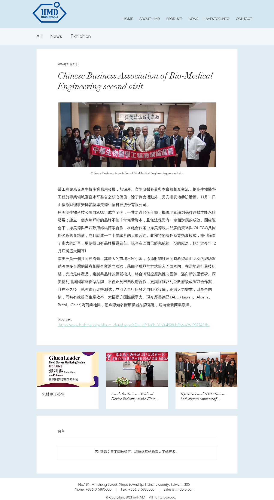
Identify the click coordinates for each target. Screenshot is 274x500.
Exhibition (81, 36)
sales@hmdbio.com (179, 489)
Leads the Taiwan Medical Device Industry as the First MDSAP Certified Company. (134, 396)
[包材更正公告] (67, 369)
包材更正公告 (53, 394)
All (39, 36)
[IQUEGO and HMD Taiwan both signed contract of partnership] (206, 369)
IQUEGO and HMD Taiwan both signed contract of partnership (203, 396)
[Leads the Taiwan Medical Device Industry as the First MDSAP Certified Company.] (137, 369)
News (56, 36)
